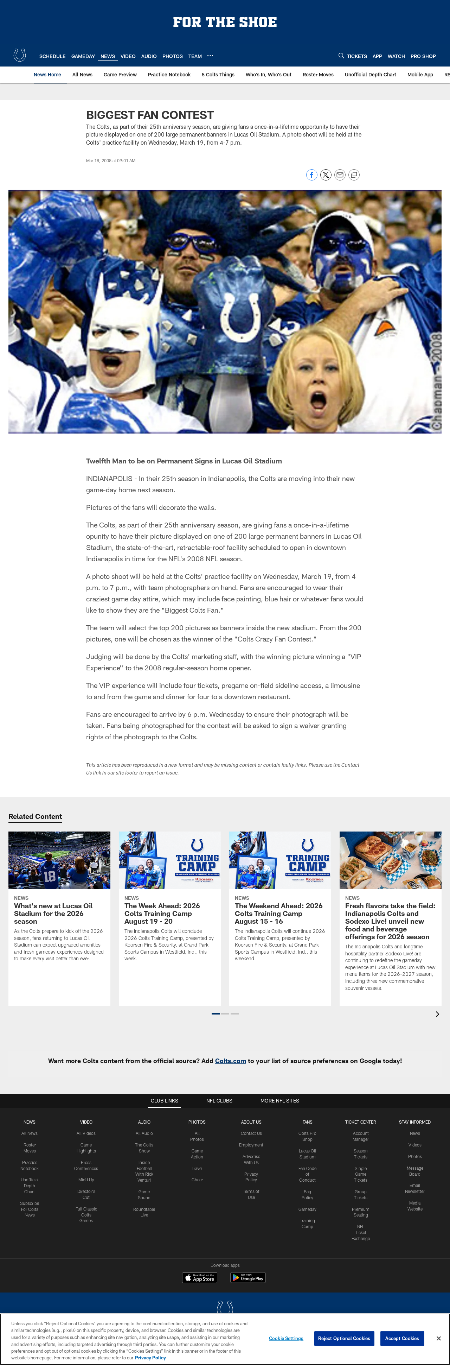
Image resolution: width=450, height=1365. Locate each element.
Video (86, 1121)
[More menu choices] (210, 55)
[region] (225, 1339)
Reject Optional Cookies (344, 1338)
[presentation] (439, 1015)
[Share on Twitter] (326, 179)
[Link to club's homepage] (19, 55)
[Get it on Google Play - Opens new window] (248, 1281)
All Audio (144, 1133)
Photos (197, 1121)
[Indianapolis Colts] (225, 1310)
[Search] (341, 55)
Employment (251, 1144)
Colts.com (230, 1060)
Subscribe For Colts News (29, 1209)
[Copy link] (354, 175)
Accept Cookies (402, 1338)
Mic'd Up (86, 1179)
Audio (144, 1121)
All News (29, 1133)
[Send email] (340, 179)
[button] (215, 1013)
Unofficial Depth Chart (30, 1185)
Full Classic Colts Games (86, 1214)
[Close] (438, 1338)
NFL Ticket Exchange (361, 1232)
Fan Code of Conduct (307, 1174)
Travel (197, 1168)
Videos (415, 1144)
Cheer (197, 1179)
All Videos (86, 1133)
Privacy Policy (150, 1357)
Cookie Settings (286, 1338)
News (30, 1121)
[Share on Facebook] (311, 179)
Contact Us (251, 1133)
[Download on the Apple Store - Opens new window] (200, 1278)
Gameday (307, 1209)
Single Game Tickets (360, 1174)
